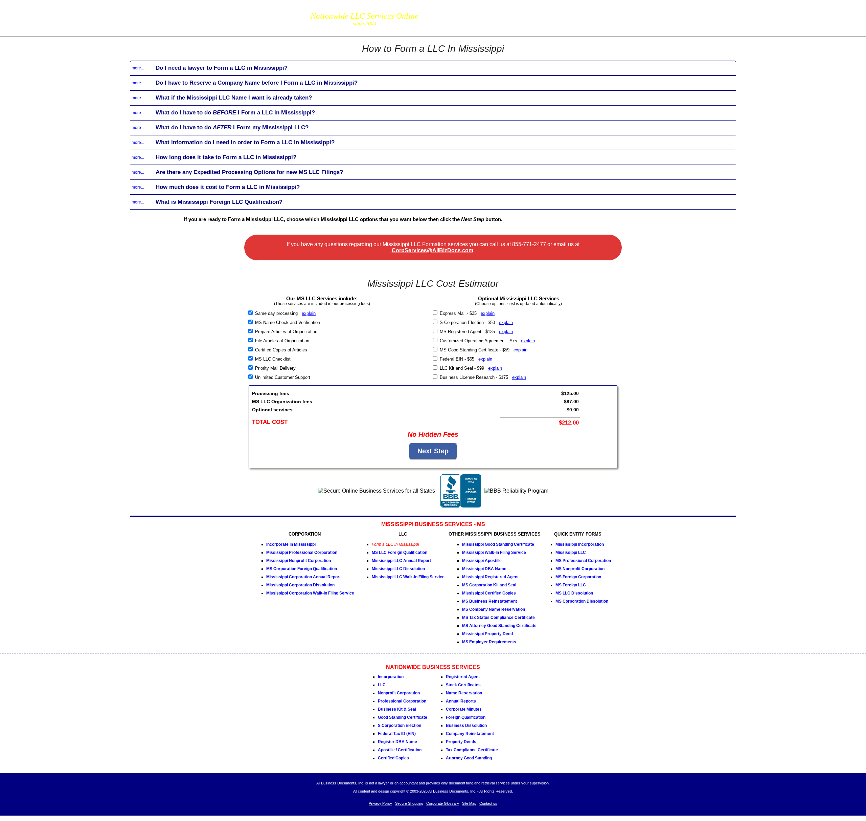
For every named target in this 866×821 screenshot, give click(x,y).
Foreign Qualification (465, 717)
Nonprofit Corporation (399, 693)
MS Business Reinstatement (489, 601)
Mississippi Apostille (482, 560)
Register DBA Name (397, 741)
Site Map (469, 803)
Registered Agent (463, 676)
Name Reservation (464, 693)
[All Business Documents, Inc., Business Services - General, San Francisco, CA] (460, 506)
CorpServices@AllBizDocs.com (432, 250)
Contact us (488, 803)
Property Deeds (461, 741)
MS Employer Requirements (489, 642)
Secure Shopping (409, 803)
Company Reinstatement (470, 733)
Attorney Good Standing (469, 758)
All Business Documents (200, 17)
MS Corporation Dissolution (581, 601)
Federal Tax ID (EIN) (397, 733)
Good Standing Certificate (402, 717)
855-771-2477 (458, 13)
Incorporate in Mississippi (291, 544)
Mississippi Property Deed (487, 633)
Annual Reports (461, 701)
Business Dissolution (466, 725)
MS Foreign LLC (570, 585)
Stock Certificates (463, 685)
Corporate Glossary (442, 803)
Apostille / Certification (399, 750)
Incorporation (391, 676)
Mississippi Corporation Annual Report (303, 577)
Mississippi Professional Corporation (301, 552)
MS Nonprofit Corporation (580, 568)
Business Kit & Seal (397, 709)
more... (138, 68)
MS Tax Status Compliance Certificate (498, 617)
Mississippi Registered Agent (490, 577)
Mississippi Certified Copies (489, 593)
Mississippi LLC (570, 552)
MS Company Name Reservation (493, 609)
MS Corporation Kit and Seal (489, 585)
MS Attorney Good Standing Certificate (499, 625)
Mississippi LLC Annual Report (401, 560)
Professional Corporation (402, 701)
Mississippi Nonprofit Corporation (298, 560)
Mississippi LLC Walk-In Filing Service (408, 577)
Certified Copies (393, 758)
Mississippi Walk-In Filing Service (494, 552)
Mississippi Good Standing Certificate (498, 544)
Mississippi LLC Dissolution (398, 568)
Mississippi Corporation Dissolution (300, 585)
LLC (382, 685)
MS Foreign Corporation (578, 577)
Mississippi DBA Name (484, 568)
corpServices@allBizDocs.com (458, 23)
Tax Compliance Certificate (472, 750)
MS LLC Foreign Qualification (399, 552)
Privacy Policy (380, 803)
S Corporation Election (399, 725)
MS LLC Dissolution (574, 593)
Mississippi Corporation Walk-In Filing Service (310, 593)
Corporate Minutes (464, 709)
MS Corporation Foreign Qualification (301, 568)
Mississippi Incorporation (579, 544)
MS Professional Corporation (583, 560)
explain (309, 313)
